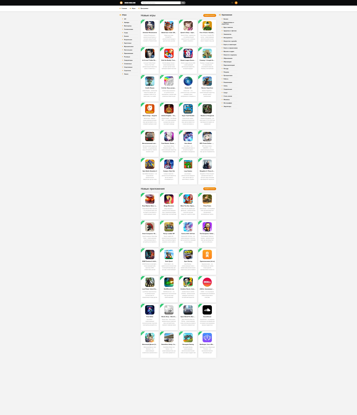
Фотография (228, 103)
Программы (144, 8)
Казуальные (128, 39)
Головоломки (128, 29)
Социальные (228, 89)
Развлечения (228, 82)
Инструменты (228, 37)
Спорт (226, 92)
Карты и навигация (230, 44)
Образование (228, 58)
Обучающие (227, 61)
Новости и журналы (230, 55)
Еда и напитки (228, 27)
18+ (125, 19)
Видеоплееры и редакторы (228, 23)
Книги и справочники (231, 48)
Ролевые (127, 57)
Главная (124, 8)
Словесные (128, 63)
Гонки (126, 32)
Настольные (128, 50)
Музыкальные (128, 46)
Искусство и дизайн (230, 41)
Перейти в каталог (210, 15)
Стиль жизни (228, 96)
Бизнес (226, 19)
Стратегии (127, 70)
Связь (226, 86)
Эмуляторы (227, 106)
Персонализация (229, 65)
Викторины (128, 26)
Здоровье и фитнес (230, 31)
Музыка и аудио (229, 51)
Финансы (227, 99)
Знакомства (227, 34)
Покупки (226, 72)
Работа (226, 79)
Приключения (128, 53)
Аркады (126, 22)
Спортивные (128, 67)
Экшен (126, 74)
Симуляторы (128, 60)
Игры (133, 8)
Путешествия (228, 75)
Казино (126, 36)
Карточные (127, 43)
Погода (226, 68)
